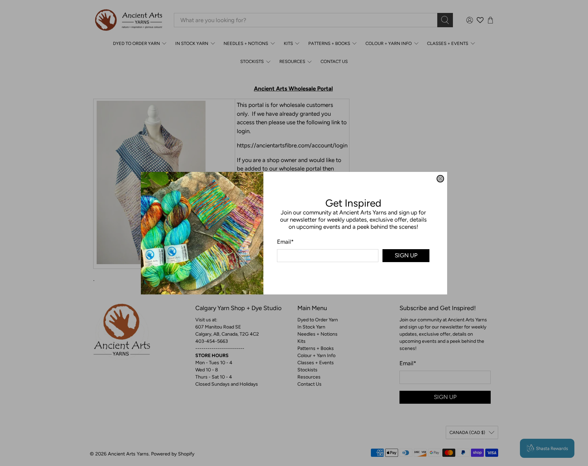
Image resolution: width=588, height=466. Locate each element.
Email (285, 241)
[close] (440, 178)
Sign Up (406, 255)
